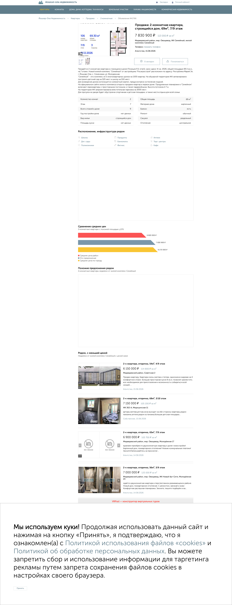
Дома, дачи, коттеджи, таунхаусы (86, 9)
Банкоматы (122, 142)
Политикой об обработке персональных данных (89, 551)
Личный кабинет (182, 2)
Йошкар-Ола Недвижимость (52, 19)
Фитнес (121, 145)
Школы (84, 138)
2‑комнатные (106, 19)
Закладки (164, 2)
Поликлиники (87, 145)
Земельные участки (118, 9)
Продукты (122, 138)
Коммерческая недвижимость (177, 9)
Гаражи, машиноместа (145, 9)
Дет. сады (85, 142)
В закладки (149, 62)
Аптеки (156, 138)
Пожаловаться (177, 62)
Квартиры (44, 9)
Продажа (90, 19)
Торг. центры (159, 142)
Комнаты (59, 9)
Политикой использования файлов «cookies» (135, 543)
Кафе (155, 145)
